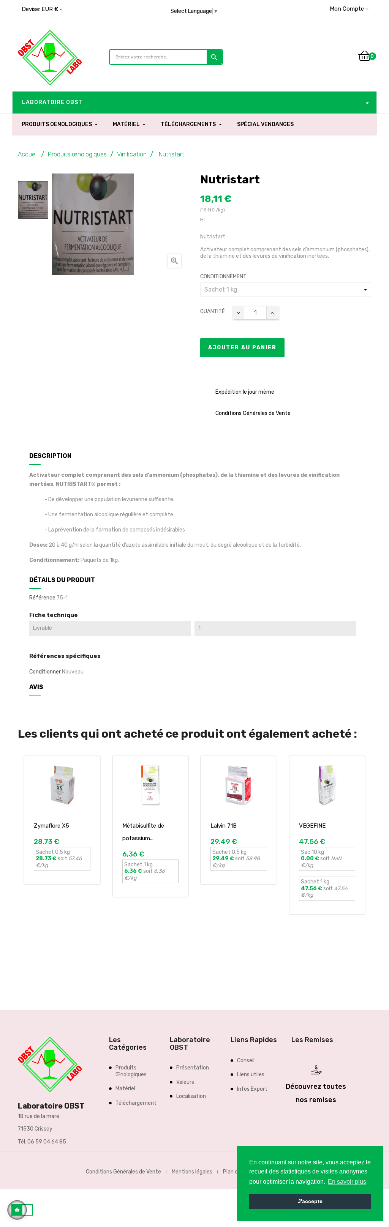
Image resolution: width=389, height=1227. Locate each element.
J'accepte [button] (310, 1201)
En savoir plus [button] (347, 1181)
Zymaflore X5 (51, 825)
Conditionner (45, 672)
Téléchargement (136, 1103)
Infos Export (252, 1089)
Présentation (192, 1068)
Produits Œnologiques (131, 1071)
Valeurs (185, 1082)
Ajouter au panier (242, 347)
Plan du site (237, 1172)
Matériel (125, 1088)
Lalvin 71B (223, 825)
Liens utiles (250, 1074)
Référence (42, 598)
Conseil (246, 1060)
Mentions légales (192, 1172)
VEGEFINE (312, 825)
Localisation (191, 1096)
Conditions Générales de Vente (123, 1172)
